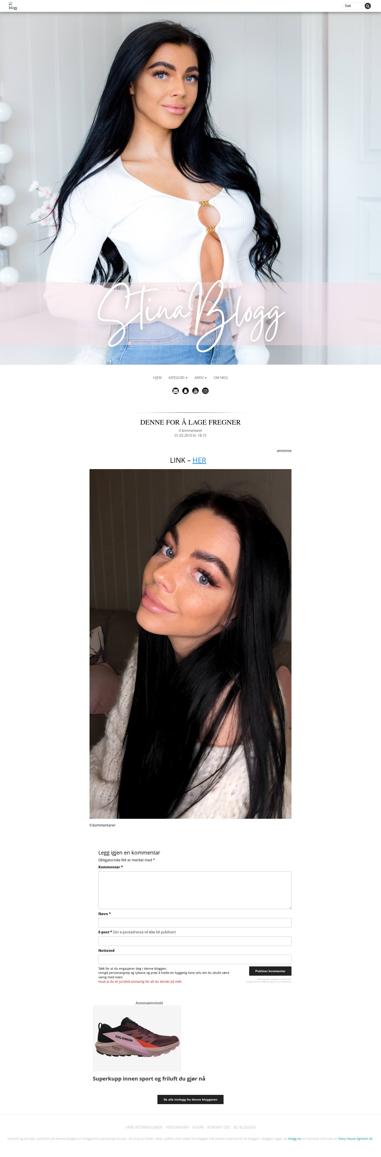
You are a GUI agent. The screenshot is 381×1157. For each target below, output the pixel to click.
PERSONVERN (177, 1127)
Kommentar (110, 867)
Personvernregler (260, 981)
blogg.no (294, 1139)
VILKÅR (198, 1127)
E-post (137, 932)
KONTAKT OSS (218, 1127)
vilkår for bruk (275, 981)
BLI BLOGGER (245, 1127)
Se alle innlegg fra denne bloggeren (190, 1099)
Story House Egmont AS (355, 1139)
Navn (104, 913)
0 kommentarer (190, 430)
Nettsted (106, 950)
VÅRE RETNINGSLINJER (144, 1127)
